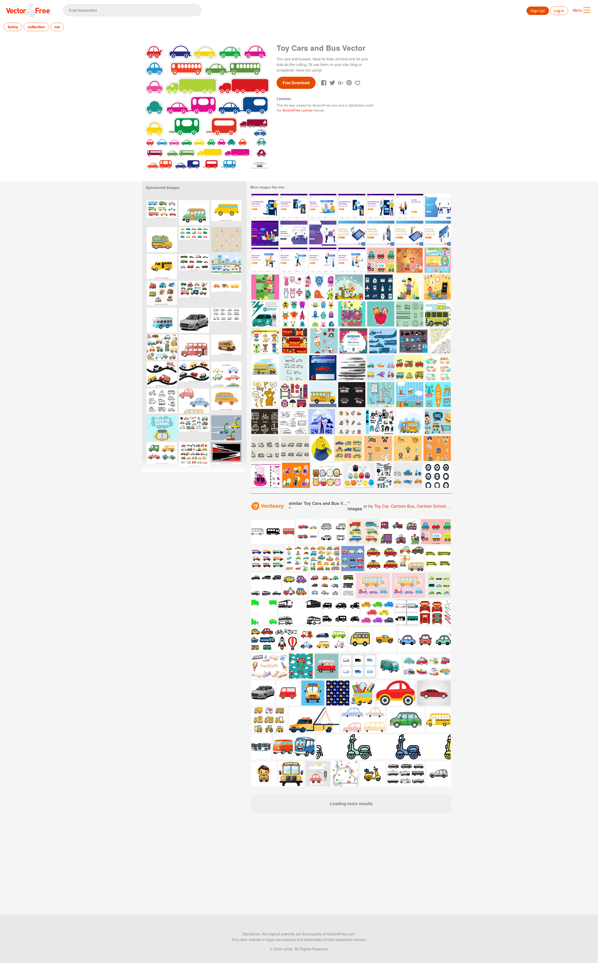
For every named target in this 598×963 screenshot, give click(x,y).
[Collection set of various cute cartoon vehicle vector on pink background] (436, 531)
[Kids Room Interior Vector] (409, 394)
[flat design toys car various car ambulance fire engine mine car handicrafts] (194, 454)
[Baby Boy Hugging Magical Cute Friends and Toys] (349, 287)
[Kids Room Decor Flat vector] (380, 394)
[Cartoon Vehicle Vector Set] (409, 367)
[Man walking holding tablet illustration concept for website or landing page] (293, 260)
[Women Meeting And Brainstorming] (264, 233)
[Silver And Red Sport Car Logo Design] (351, 394)
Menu (577, 10)
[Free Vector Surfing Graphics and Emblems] (438, 394)
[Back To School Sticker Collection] (438, 421)
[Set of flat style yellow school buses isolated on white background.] (438, 558)
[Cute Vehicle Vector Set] (380, 260)
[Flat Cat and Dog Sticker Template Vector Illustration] (437, 448)
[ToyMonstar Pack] (292, 287)
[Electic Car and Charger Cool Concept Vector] (264, 313)
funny (13, 26)
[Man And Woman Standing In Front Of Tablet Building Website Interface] (409, 233)
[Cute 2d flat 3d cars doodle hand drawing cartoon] (226, 320)
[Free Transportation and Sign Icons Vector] (379, 287)
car (57, 26)
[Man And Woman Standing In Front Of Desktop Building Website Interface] (438, 233)
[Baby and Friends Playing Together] (437, 287)
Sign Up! (537, 10)
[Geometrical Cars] (293, 367)
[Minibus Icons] (265, 448)
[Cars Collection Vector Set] (438, 367)
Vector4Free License (297, 110)
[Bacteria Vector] (440, 340)
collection (36, 26)
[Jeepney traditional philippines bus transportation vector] (363, 531)
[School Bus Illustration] (409, 421)
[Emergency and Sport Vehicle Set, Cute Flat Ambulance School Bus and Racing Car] (162, 454)
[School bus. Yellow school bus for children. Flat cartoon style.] (226, 400)
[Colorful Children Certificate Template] (353, 340)
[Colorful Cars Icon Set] (348, 448)
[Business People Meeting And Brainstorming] (293, 233)
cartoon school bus (435, 506)
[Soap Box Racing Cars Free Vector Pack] (265, 340)
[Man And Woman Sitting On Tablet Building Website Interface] (351, 233)
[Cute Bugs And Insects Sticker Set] (296, 475)
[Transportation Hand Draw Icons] (264, 421)
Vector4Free (28, 10)
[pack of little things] (413, 340)
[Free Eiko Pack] (384, 475)
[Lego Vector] (322, 448)
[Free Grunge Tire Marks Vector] (351, 367)
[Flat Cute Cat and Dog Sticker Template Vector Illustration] (408, 448)
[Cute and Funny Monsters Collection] (319, 287)
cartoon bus (402, 506)
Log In (559, 10)
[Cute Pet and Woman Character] (321, 421)
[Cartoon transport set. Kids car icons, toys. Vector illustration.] (226, 293)
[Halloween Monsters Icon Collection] (293, 313)
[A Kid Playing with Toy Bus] (408, 287)
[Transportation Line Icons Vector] (293, 421)
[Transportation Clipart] (380, 367)
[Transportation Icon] (383, 340)
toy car (381, 506)
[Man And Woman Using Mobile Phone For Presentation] (380, 233)
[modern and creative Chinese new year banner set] (294, 340)
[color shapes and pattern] (380, 421)
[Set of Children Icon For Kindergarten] (350, 421)
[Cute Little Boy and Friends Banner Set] (351, 313)
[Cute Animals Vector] (327, 475)
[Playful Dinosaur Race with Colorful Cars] (226, 427)
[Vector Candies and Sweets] (409, 260)
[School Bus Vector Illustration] (264, 367)
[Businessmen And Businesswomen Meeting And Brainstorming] (438, 206)
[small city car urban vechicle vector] (194, 320)
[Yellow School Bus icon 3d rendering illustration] (162, 266)
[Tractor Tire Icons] (437, 475)
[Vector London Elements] (293, 394)
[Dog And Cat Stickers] (324, 340)
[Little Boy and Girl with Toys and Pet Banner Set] (437, 260)
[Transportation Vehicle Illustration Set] (322, 367)
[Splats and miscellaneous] (265, 475)
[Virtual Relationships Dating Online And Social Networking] (322, 233)
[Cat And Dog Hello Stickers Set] (264, 394)
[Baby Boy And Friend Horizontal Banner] (265, 287)
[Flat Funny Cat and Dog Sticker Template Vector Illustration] (378, 448)
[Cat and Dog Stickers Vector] (380, 313)
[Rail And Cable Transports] (409, 313)
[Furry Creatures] (359, 475)
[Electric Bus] (438, 313)
